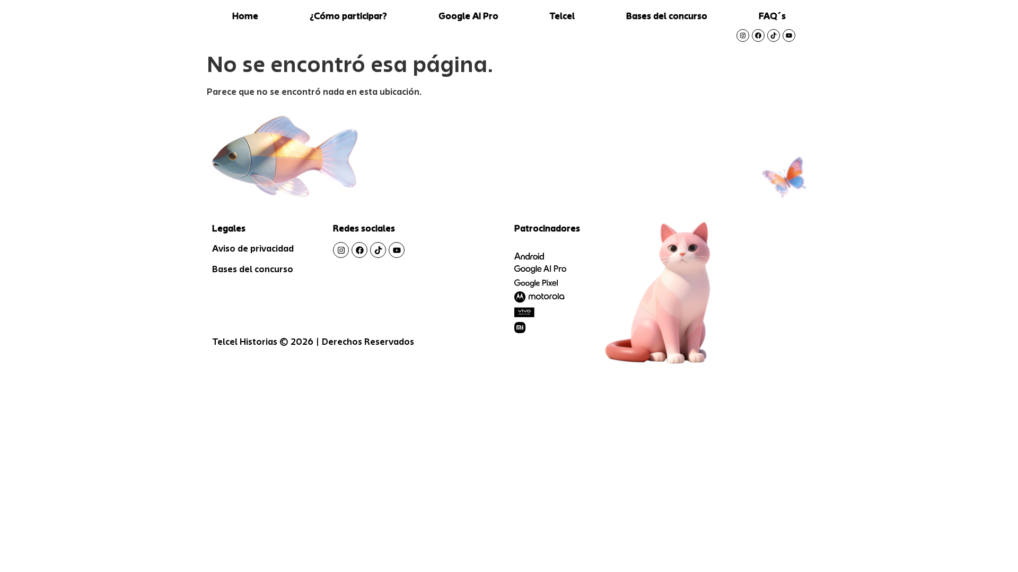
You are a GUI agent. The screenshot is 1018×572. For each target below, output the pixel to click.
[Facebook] (758, 35)
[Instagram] (742, 35)
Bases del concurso (666, 16)
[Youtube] (789, 35)
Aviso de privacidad (253, 248)
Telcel (562, 16)
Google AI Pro (468, 16)
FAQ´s (772, 16)
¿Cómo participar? (348, 16)
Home (245, 16)
